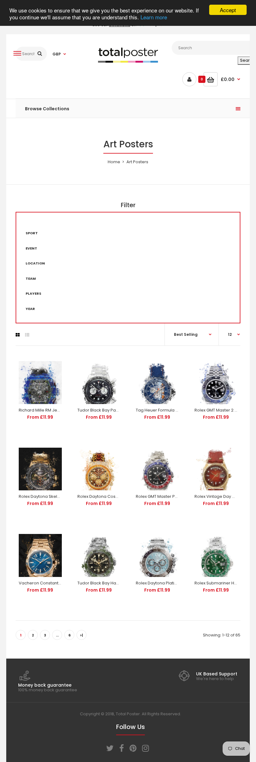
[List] (27, 334)
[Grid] (18, 334)
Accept (228, 10)
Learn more (153, 17)
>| (81, 635)
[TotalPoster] (128, 61)
